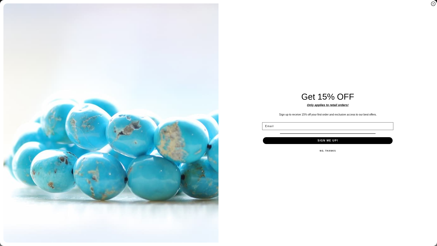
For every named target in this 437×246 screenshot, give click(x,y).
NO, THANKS (328, 151)
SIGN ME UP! (328, 140)
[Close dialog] (433, 4)
